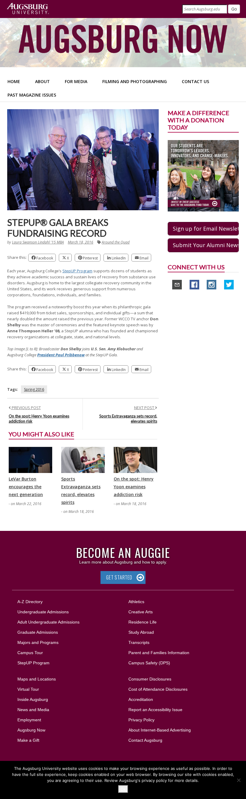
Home (14, 81)
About (42, 81)
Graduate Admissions (37, 632)
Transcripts (138, 642)
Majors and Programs (37, 642)
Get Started (119, 577)
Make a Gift (28, 740)
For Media (76, 81)
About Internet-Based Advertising (159, 730)
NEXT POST (144, 407)
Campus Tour (30, 652)
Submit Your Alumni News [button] (206, 245)
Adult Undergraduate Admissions (48, 622)
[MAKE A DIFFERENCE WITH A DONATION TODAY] (203, 175)
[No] (239, 780)
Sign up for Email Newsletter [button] (206, 228)
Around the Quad (116, 242)
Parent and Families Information (158, 652)
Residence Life (142, 622)
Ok (123, 789)
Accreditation (140, 699)
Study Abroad (141, 632)
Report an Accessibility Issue (155, 709)
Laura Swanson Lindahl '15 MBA (38, 242)
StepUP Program (77, 271)
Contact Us (195, 81)
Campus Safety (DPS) (149, 662)
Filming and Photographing (134, 81)
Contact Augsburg (145, 740)
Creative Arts (140, 611)
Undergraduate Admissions (43, 611)
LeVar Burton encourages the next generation (26, 486)
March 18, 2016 (80, 242)
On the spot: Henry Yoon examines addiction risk (134, 486)
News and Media (33, 709)
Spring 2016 (34, 389)
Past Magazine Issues (32, 95)
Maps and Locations (36, 679)
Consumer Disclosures (149, 679)
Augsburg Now (31, 730)
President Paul (51, 355)
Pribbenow (75, 355)
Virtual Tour (28, 689)
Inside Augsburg (32, 699)
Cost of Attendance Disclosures (158, 689)
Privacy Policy (141, 719)
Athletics (136, 601)
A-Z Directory (30, 601)
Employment (29, 719)
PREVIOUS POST (26, 407)
